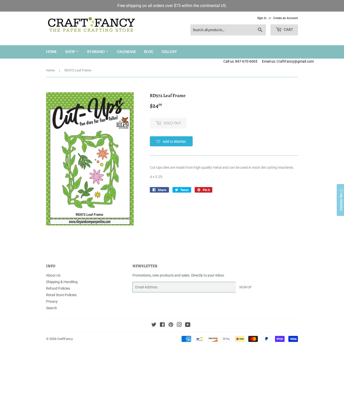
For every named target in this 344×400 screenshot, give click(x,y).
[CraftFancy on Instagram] (179, 325)
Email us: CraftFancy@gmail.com (303, 61)
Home (51, 52)
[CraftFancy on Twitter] (153, 325)
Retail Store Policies (61, 295)
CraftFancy (65, 339)
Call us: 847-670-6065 (240, 61)
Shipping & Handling (62, 282)
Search (51, 308)
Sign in (261, 18)
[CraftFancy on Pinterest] (171, 325)
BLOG (148, 52)
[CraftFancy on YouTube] (187, 325)
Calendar (126, 52)
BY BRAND (96, 52)
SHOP (70, 52)
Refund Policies (58, 288)
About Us (53, 275)
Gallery (169, 52)
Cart (288, 29)
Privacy (52, 301)
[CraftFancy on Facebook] (162, 325)
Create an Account (285, 18)
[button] (171, 141)
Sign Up (245, 287)
